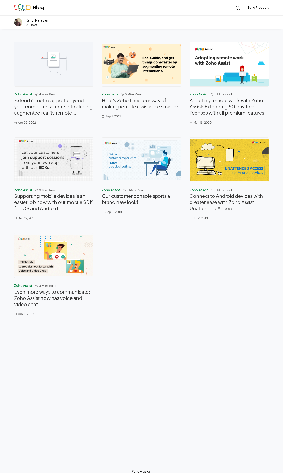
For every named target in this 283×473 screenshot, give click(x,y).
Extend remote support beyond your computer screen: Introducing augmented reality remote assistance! (53, 107)
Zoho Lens (110, 94)
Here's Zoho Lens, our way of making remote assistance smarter (140, 104)
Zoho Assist (23, 94)
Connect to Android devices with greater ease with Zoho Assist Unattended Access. (226, 202)
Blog (38, 7)
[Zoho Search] (238, 8)
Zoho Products (258, 7)
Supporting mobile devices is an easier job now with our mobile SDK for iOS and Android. (53, 202)
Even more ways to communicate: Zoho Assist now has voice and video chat (52, 298)
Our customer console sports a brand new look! (136, 199)
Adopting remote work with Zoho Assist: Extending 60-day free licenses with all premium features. (228, 107)
